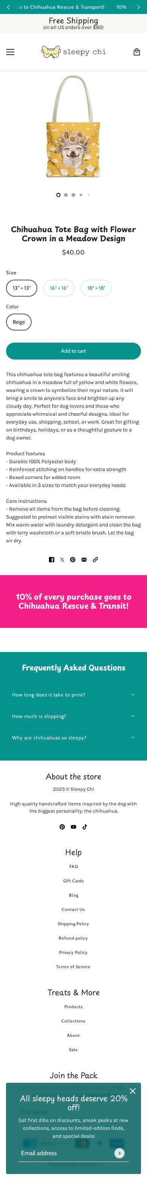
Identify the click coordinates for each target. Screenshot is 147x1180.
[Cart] (137, 52)
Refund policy (73, 938)
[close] (132, 1091)
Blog (73, 895)
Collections (73, 1021)
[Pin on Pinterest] (72, 559)
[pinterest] (62, 827)
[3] (81, 194)
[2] (73, 194)
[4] (88, 194)
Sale (73, 1049)
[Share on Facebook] (51, 559)
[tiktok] (84, 827)
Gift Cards (73, 880)
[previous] (8, 7)
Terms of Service (73, 966)
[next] (138, 7)
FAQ (73, 866)
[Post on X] (62, 559)
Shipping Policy (73, 923)
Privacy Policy (73, 952)
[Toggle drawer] (10, 52)
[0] (58, 194)
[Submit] (119, 1153)
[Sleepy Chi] (73, 52)
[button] (95, 559)
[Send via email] (84, 559)
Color (12, 306)
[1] (65, 194)
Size (11, 272)
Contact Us (73, 909)
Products (73, 1006)
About (73, 1035)
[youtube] (73, 827)
